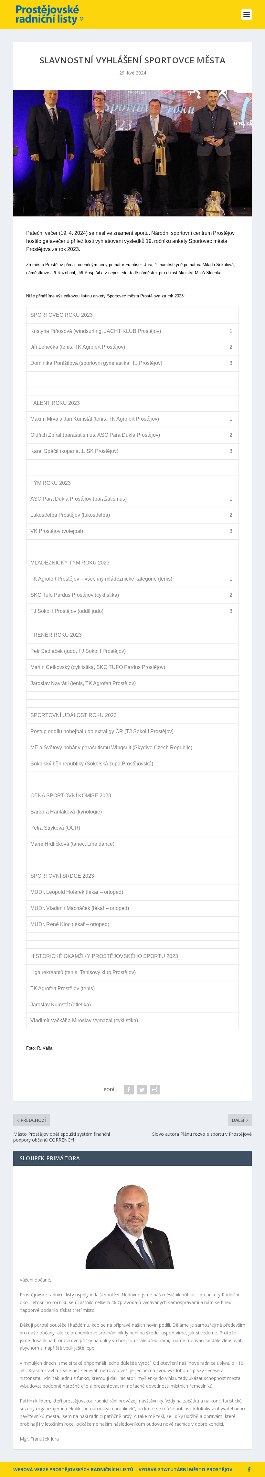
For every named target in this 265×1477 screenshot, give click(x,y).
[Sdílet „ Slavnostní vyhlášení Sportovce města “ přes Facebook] (128, 1089)
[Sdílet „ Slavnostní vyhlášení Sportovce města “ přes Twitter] (141, 1089)
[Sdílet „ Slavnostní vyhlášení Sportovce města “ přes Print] (154, 1089)
